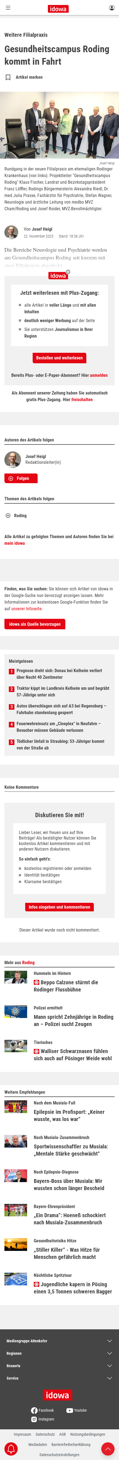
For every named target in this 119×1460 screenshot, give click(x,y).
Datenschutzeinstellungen (59, 1455)
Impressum (22, 1434)
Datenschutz (45, 1434)
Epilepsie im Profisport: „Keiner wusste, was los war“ (69, 1115)
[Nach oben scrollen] (108, 1448)
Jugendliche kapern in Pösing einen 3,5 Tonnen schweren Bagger (73, 1288)
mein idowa (14, 543)
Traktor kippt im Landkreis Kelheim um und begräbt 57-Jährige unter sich (63, 692)
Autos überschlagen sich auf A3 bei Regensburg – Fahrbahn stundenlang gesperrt (61, 709)
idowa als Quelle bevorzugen (35, 624)
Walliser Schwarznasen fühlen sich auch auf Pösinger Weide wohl (73, 1055)
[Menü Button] (8, 7)
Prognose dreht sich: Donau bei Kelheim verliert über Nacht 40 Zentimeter (59, 674)
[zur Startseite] (59, 1393)
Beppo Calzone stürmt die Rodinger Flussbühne (66, 986)
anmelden (99, 375)
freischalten (82, 399)
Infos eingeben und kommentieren (59, 907)
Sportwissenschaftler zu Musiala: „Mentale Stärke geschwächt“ (71, 1150)
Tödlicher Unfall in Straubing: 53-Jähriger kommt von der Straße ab (60, 745)
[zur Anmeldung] (112, 7)
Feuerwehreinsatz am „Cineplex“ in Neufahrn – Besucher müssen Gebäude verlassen (59, 727)
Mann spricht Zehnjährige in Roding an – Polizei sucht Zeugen (73, 1020)
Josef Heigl (42, 229)
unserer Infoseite (26, 608)
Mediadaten (38, 1444)
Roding (20, 515)
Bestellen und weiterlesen (59, 358)
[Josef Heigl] (12, 232)
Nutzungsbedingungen (87, 1434)
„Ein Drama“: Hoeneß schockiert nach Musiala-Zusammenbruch (70, 1219)
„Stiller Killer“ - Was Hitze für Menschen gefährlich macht (67, 1253)
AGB (62, 1434)
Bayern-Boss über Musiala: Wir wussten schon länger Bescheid (69, 1184)
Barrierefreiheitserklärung (70, 1444)
